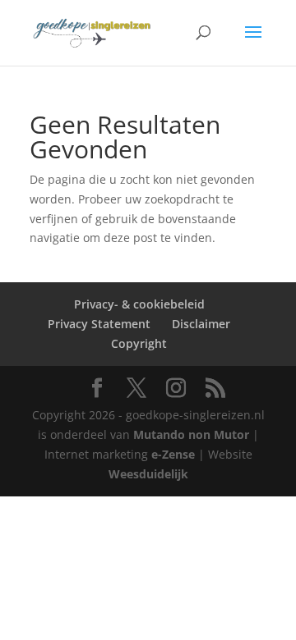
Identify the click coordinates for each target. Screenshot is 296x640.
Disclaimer (201, 323)
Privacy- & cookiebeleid (139, 304)
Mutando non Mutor (192, 434)
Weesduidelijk (148, 474)
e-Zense (173, 454)
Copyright (139, 343)
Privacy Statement (99, 323)
